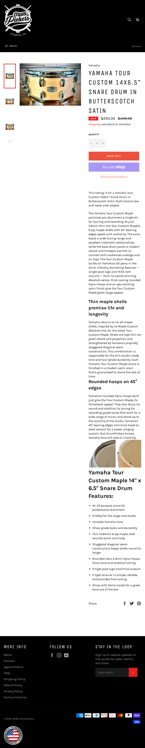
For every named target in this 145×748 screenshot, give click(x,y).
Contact (9, 661)
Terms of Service (15, 697)
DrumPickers (26, 718)
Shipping (94, 124)
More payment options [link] (113, 176)
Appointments (13, 667)
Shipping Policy (14, 679)
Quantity (94, 134)
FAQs (7, 673)
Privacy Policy (13, 691)
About (8, 655)
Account (136, 46)
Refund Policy (13, 685)
